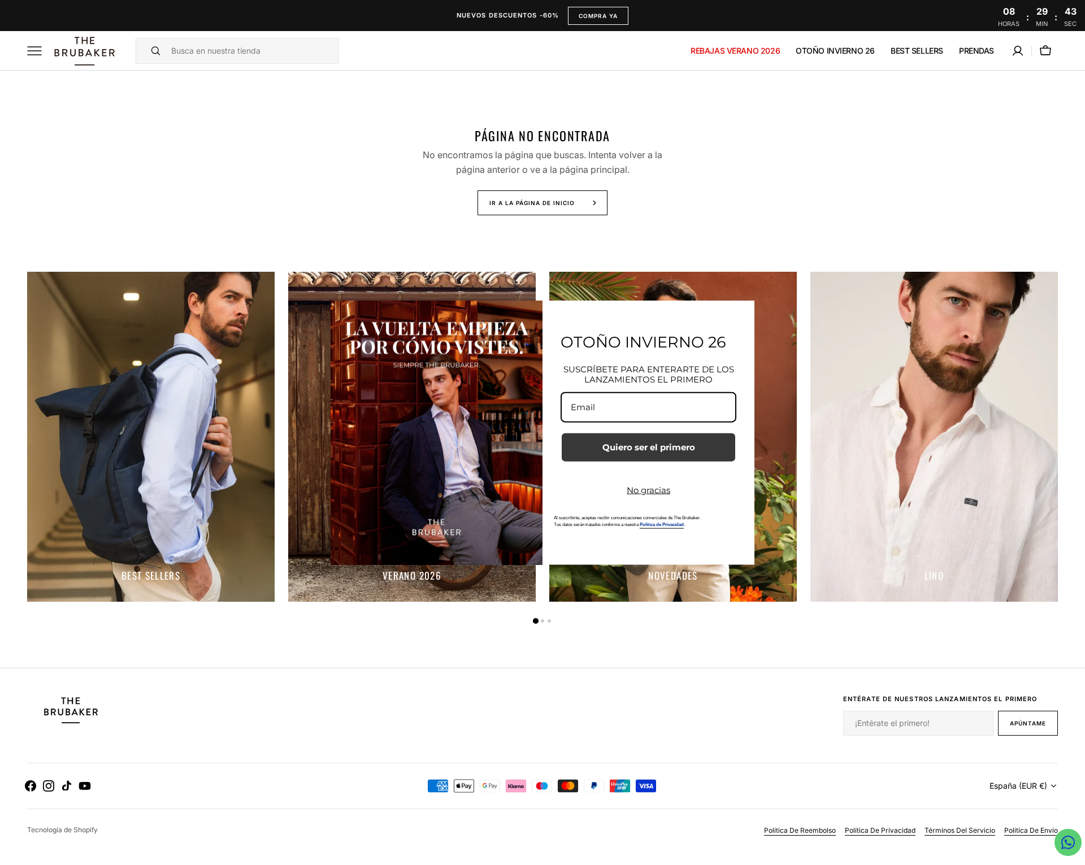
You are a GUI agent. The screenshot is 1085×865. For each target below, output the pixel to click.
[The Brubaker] (84, 51)
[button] (1017, 50)
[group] (151, 437)
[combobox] (252, 51)
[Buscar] (151, 50)
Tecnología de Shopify (62, 829)
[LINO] (934, 437)
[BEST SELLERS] (151, 437)
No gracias (648, 489)
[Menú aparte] (38, 51)
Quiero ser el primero (648, 446)
